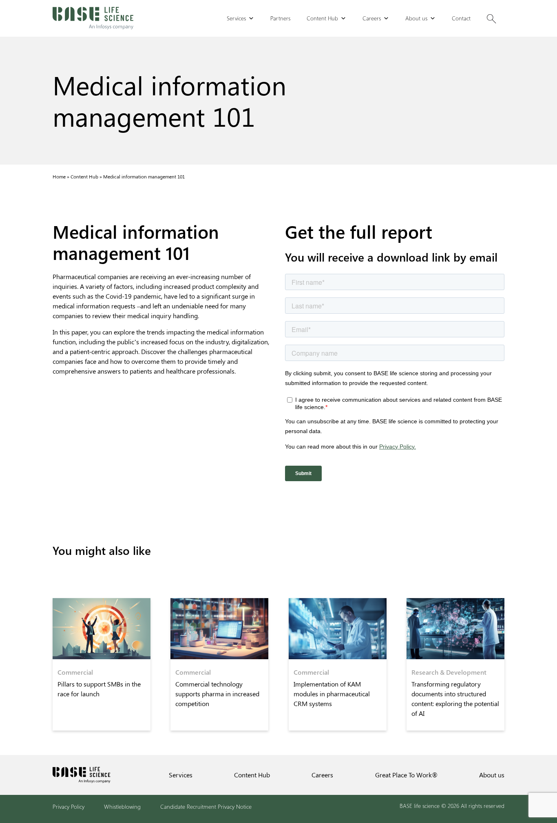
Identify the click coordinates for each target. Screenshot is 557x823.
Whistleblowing (122, 806)
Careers (371, 18)
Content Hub (322, 18)
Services (236, 18)
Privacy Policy (68, 806)
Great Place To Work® (406, 774)
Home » (62, 176)
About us (416, 18)
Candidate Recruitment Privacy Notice (206, 806)
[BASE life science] (93, 18)
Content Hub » (87, 176)
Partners (280, 18)
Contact (461, 18)
